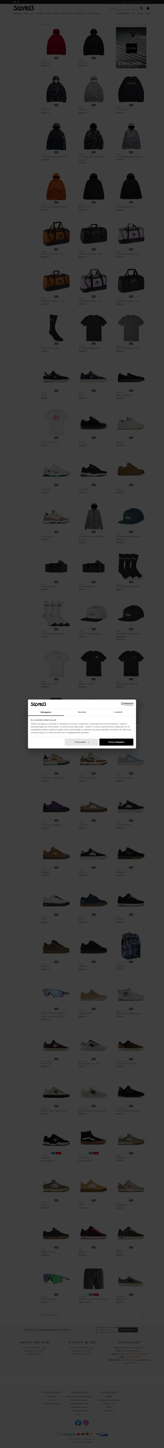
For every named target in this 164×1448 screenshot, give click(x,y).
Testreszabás (80, 742)
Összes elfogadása (116, 742)
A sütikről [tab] (118, 712)
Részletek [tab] (82, 712)
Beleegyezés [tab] (46, 712)
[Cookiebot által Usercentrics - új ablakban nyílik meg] (122, 704)
